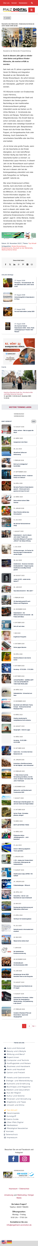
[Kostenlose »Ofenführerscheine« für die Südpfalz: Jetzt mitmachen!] (6, 759)
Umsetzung (8, 1195)
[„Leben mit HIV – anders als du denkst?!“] (6, 575)
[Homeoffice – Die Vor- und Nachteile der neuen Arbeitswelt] (6, 891)
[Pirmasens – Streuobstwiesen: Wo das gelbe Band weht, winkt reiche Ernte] (7, 280)
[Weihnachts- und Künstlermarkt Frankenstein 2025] (6, 786)
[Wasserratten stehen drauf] (6, 936)
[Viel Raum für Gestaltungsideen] (6, 914)
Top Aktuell (32, 243)
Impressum (13, 1189)
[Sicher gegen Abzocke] (6, 643)
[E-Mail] (32, 264)
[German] (9, 1242)
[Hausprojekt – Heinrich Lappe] (6, 725)
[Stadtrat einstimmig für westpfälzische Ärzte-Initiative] (6, 714)
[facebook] (13, 1159)
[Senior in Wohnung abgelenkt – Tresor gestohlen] (6, 844)
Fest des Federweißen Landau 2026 (24, 311)
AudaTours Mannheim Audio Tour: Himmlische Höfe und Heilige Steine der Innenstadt (18, 393)
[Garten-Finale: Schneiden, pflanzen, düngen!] (6, 809)
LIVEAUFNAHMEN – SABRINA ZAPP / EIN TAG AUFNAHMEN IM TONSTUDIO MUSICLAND (23, 682)
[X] (10, 264)
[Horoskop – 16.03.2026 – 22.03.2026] (6, 739)
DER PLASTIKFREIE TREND (21, 825)
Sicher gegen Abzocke (20, 647)
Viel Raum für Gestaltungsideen (22, 919)
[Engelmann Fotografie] (6, 632)
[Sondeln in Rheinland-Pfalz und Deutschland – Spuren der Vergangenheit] (6, 1008)
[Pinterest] (23, 264)
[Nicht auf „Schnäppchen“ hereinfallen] (6, 459)
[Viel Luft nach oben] (6, 622)
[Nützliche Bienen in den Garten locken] (6, 653)
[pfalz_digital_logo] (15, 9)
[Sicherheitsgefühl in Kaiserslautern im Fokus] (7, 294)
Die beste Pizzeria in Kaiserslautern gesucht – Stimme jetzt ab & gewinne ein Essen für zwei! (23, 489)
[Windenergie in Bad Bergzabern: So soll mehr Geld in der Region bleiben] (6, 797)
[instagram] (25, 1159)
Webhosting (22, 1195)
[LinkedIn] (14, 264)
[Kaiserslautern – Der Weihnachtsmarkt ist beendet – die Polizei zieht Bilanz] (6, 608)
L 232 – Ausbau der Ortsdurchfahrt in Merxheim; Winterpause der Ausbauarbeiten (23, 862)
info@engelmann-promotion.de (19, 1225)
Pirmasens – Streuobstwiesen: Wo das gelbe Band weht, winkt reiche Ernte (24, 284)
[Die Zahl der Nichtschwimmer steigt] (6, 519)
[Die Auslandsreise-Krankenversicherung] (6, 947)
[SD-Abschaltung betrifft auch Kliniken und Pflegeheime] (6, 597)
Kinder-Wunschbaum (19, 246)
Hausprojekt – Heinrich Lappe (22, 730)
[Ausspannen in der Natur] (6, 437)
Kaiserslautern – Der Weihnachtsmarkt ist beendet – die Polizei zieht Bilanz (23, 615)
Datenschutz (24, 1189)
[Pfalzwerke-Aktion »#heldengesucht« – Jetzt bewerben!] (6, 831)
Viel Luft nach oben (19, 626)
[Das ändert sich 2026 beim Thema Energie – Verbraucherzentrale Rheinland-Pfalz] (6, 700)
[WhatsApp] (18, 264)
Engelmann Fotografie (20, 637)
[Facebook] (5, 264)
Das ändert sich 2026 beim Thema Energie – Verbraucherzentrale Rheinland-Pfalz (23, 707)
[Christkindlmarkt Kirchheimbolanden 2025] (6, 958)
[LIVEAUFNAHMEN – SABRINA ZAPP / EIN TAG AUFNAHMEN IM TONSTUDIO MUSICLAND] (6, 675)
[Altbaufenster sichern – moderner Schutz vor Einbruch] (6, 471)
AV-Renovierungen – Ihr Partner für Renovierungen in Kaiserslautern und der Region (23, 552)
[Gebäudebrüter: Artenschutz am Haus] (6, 689)
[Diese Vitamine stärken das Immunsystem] (6, 507)
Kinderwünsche (7, 248)
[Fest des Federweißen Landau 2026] (7, 308)
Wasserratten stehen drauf (21, 941)
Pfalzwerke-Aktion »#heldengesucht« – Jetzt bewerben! (21, 837)
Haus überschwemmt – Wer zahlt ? (23, 591)
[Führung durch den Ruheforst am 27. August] (6, 981)
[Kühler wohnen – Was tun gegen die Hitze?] (6, 426)
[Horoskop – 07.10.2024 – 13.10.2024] (6, 665)
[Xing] (27, 264)
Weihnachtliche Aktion (9, 250)
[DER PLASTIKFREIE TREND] (6, 820)
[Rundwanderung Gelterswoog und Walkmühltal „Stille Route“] (6, 903)
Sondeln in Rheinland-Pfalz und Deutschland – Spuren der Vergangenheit (22, 1015)
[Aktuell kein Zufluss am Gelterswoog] (6, 448)
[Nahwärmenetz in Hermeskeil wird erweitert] (6, 925)
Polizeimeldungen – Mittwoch (22, 885)
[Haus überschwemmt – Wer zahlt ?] (6, 586)
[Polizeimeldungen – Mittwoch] (6, 881)
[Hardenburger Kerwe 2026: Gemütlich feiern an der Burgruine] (6, 970)
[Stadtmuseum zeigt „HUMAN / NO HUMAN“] (6, 869)
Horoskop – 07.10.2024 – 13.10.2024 (23, 669)
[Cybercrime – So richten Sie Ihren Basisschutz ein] (6, 747)
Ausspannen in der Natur (21, 442)
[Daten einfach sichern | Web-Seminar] (6, 496)
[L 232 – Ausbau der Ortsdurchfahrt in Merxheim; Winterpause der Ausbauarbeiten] (6, 856)
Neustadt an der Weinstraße (23, 248)
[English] (4, 1242)
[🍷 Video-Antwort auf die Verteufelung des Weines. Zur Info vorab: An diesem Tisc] (6, 770)
